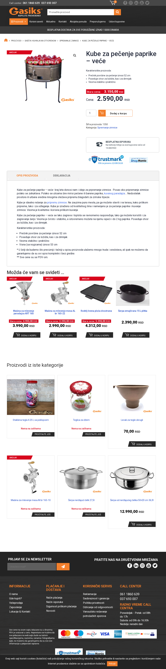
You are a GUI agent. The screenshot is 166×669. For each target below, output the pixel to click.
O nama (13, 594)
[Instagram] (131, 3)
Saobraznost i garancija (96, 598)
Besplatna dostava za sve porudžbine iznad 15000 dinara (83, 29)
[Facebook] (125, 3)
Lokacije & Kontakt (19, 611)
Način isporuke (54, 602)
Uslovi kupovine (117, 21)
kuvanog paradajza (114, 193)
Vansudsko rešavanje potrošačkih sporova (95, 614)
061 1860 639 (31, 3)
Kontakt (63, 21)
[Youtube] (142, 3)
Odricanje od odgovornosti (98, 607)
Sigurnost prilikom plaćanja (61, 606)
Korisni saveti (36, 21)
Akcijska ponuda (78, 21)
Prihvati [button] (112, 664)
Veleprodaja (16, 602)
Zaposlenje (15, 607)
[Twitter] (147, 3)
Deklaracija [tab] (61, 175)
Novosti (50, 610)
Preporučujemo (98, 21)
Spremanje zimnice (69, 41)
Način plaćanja (54, 597)
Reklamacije (90, 594)
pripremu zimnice (57, 202)
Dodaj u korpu (118, 113)
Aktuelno (50, 21)
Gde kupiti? (15, 598)
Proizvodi (18, 21)
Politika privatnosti (93, 602)
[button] (75, 55)
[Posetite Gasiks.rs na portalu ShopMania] (137, 159)
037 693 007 (49, 3)
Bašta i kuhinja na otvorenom (40, 41)
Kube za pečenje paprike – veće (98, 41)
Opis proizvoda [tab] (27, 175)
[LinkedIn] (136, 3)
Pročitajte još (42, 434)
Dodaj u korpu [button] (28, 335)
